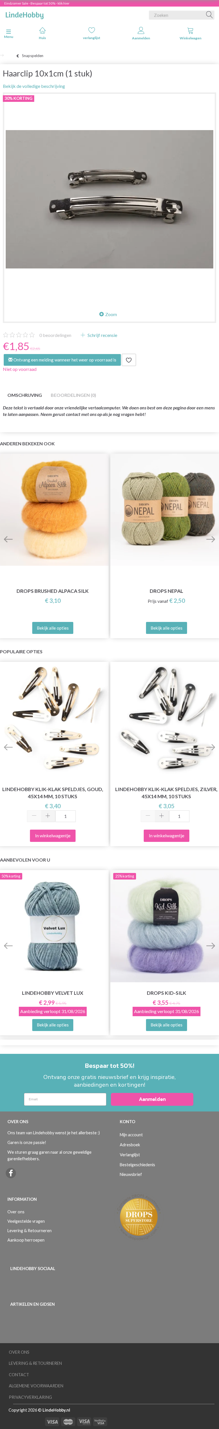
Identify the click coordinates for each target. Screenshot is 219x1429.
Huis (42, 38)
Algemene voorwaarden (36, 1385)
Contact (19, 1374)
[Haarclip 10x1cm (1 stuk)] (109, 199)
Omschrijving (24, 395)
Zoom (111, 314)
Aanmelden (141, 38)
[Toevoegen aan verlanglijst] (129, 360)
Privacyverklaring (30, 1397)
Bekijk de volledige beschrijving (34, 86)
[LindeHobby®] (24, 14)
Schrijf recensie (102, 335)
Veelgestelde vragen (26, 1221)
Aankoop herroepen (25, 1240)
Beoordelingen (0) (73, 395)
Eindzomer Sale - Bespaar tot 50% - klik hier (37, 3)
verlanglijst (91, 38)
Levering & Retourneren (29, 1230)
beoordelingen (55, 335)
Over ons (16, 1211)
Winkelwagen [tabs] (190, 38)
